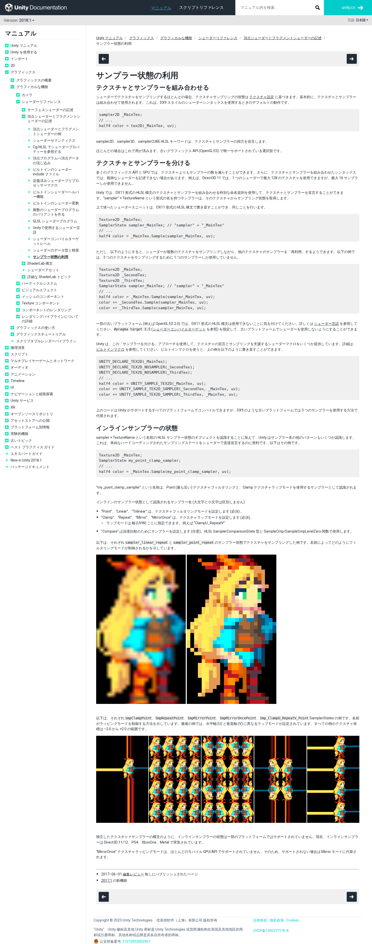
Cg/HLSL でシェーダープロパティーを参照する (56, 149)
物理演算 (18, 348)
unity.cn (348, 7)
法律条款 (260, 920)
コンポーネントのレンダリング (46, 310)
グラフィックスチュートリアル (41, 334)
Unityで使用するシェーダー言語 (56, 230)
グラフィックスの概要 (34, 80)
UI (12, 387)
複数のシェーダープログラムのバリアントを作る (56, 212)
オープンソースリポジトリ (32, 414)
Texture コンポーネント (41, 303)
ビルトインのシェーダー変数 (56, 203)
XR (13, 407)
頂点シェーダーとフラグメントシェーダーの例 (56, 131)
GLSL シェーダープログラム (55, 221)
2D (13, 66)
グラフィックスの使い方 (35, 328)
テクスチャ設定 (261, 97)
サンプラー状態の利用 (50, 257)
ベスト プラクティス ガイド (33, 447)
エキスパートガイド (27, 454)
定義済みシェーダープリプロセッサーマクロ (56, 183)
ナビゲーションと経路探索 (32, 394)
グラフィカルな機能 (32, 87)
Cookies (292, 920)
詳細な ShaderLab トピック (49, 277)
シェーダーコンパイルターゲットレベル (56, 241)
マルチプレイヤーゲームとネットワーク (42, 361)
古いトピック (21, 440)
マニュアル (161, 8)
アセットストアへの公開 (30, 420)
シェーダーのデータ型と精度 (56, 250)
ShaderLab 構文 (40, 263)
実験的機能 (19, 434)
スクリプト (19, 354)
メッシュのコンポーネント (43, 297)
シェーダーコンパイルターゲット (179, 329)
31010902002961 (136, 941)
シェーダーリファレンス (41, 102)
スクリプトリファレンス (201, 7)
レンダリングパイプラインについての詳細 (50, 318)
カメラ (27, 95)
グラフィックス (23, 72)
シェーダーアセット (43, 270)
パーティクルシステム (39, 283)
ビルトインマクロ (110, 349)
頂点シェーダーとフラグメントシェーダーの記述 (53, 118)
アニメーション (23, 374)
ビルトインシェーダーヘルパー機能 (56, 194)
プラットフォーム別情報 (30, 427)
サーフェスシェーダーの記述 (50, 110)
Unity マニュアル (24, 46)
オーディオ (19, 367)
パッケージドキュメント (30, 467)
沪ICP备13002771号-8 (270, 931)
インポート (19, 59)
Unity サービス (22, 400)
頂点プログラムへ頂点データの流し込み (56, 160)
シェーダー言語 (326, 324)
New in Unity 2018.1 (26, 460)
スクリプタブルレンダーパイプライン (46, 341)
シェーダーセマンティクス (54, 140)
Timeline (18, 381)
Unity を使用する (24, 52)
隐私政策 (277, 920)
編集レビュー (133, 874)
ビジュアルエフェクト (39, 290)
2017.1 (106, 880)
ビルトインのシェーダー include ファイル (52, 171)
